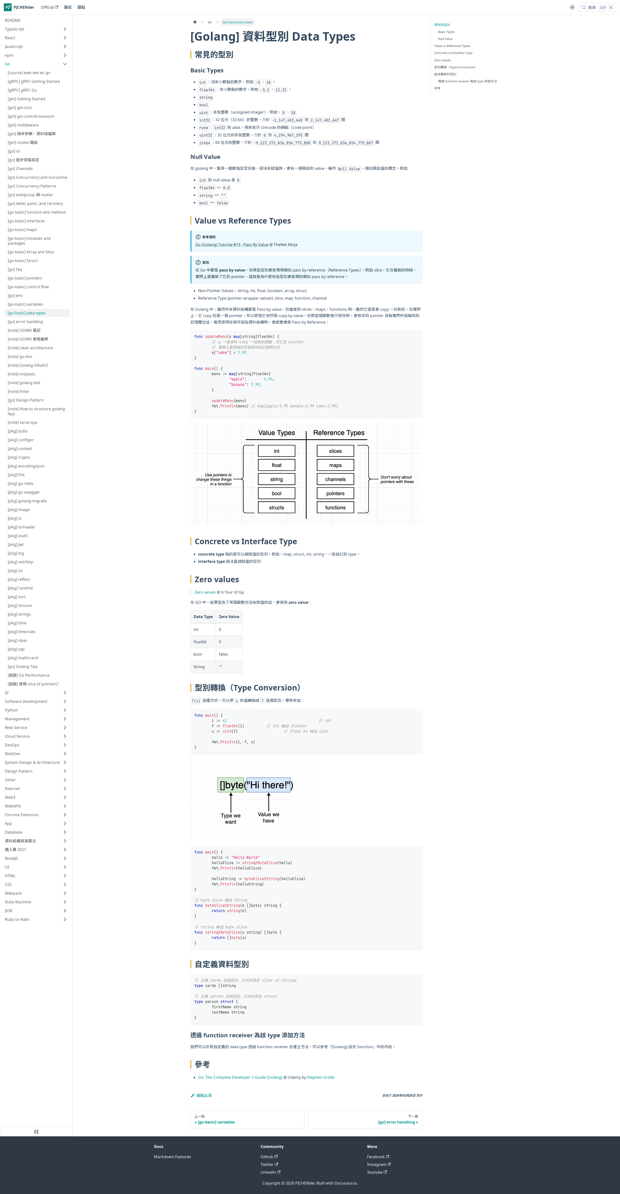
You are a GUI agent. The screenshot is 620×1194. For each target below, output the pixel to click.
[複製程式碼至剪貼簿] (416, 336)
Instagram (376, 1164)
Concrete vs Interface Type (453, 53)
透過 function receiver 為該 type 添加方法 (467, 81)
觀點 (81, 7)
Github (267, 1156)
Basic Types (446, 32)
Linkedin (268, 1172)
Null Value (445, 39)
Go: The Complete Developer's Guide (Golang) (240, 1077)
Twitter (267, 1164)
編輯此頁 (204, 1095)
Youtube (374, 1172)
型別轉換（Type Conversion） (455, 67)
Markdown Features (172, 1156)
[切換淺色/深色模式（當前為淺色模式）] (572, 7)
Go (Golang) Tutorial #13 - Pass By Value (231, 244)
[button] (36, 29)
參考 (437, 88)
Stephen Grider (321, 1077)
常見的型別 (442, 25)
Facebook (376, 1156)
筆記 (68, 7)
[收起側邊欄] (36, 1131)
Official (47, 7)
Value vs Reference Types (452, 46)
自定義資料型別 (445, 74)
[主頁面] (195, 22)
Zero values (205, 592)
